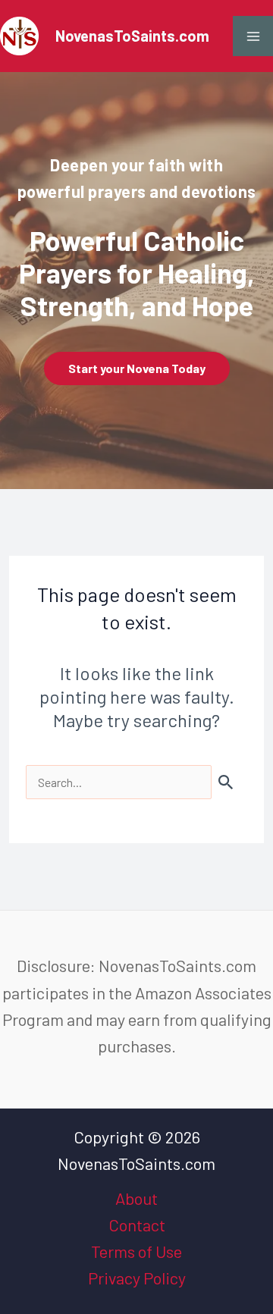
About (136, 1198)
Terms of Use (136, 1251)
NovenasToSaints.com (132, 36)
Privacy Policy (137, 1277)
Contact (136, 1224)
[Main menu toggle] (253, 36)
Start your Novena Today (137, 368)
